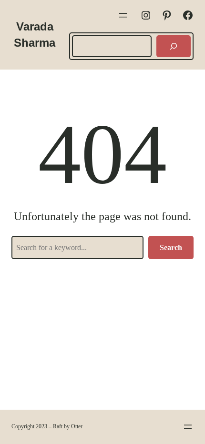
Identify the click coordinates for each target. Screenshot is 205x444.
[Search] (173, 46)
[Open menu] (123, 15)
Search (171, 247)
